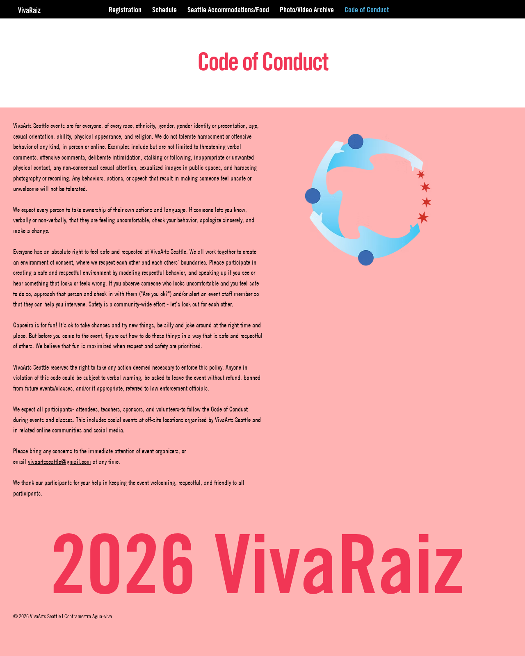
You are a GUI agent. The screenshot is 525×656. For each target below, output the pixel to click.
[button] (307, 9)
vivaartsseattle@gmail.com (59, 461)
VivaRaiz (30, 10)
